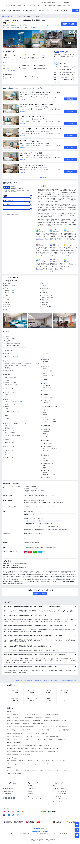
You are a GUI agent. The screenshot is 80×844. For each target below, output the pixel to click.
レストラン (44, 292)
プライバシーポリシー (33, 796)
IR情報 (55, 786)
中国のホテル (28, 680)
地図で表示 (57, 82)
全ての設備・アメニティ (9, 70)
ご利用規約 (30, 793)
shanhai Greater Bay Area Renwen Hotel (35, 730)
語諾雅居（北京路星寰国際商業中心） (16, 733)
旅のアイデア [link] (61, 6)
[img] (17, 39)
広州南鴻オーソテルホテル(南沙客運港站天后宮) (58, 730)
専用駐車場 (7, 288)
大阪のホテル (27, 770)
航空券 (13, 6)
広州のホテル (46, 680)
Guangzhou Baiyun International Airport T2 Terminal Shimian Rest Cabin (48, 720)
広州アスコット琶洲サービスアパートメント (18, 739)
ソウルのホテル (11, 770)
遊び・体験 (37, 6)
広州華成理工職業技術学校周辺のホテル (28, 745)
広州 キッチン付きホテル (13, 764)
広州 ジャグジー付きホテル (43, 760)
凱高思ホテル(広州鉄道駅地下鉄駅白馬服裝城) (18, 720)
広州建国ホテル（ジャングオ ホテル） (53, 717)
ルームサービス (9, 457)
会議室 (43, 299)
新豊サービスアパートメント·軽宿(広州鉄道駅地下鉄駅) (45, 736)
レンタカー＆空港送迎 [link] (48, 6)
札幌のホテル (42, 770)
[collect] (77, 824)
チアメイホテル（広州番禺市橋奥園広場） (37, 733)
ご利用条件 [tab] (41, 88)
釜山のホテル (67, 770)
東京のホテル (19, 770)
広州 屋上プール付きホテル (58, 760)
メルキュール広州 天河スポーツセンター (29, 714)
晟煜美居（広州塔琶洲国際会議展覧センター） (18, 736)
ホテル (22, 680)
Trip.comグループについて (34, 798)
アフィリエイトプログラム (59, 791)
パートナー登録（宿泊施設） (60, 793)
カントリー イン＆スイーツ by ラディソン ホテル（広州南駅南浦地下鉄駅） (49, 739)
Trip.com (17, 680)
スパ (6, 283)
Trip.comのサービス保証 (8, 788)
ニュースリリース (32, 788)
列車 (30, 6)
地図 (69, 6)
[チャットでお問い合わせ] (77, 835)
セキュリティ (56, 801)
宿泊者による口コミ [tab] (13, 88)
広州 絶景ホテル (32, 760)
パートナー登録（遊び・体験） (61, 798)
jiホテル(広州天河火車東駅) (14, 723)
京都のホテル (59, 770)
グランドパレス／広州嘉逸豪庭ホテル (50, 714)
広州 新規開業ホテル (12, 760)
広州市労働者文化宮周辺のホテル (51, 748)
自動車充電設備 (9, 370)
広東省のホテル (37, 680)
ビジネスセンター (9, 302)
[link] (48, 2)
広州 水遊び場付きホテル (27, 764)
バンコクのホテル (11, 773)
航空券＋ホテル (22, 6)
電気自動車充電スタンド (48, 288)
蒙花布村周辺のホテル (12, 751)
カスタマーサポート (7, 786)
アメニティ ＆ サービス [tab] (28, 88)
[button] (57, 2)
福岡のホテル (35, 770)
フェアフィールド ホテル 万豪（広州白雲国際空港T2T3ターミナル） (24, 726)
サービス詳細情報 (6, 793)
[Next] (76, 320)
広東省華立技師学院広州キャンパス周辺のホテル (19, 754)
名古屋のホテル (51, 770)
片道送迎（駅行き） (10, 384)
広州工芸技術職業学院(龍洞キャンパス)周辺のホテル (32, 751)
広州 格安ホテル (22, 760)
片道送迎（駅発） (46, 297)
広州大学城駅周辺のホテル (53, 751)
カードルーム (8, 292)
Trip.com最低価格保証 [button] (54, 25)
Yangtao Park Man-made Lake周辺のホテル (17, 748)
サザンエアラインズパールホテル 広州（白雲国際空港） (56, 726)
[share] (77, 830)
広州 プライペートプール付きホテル (43, 764)
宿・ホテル (5, 6)
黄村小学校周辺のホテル (35, 748)
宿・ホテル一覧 (57, 796)
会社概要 (30, 786)
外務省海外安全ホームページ (9, 791)
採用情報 (30, 791)
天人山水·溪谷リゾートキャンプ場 (15, 730)
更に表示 (5, 78)
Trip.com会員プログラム (59, 788)
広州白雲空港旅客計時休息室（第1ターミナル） (33, 723)
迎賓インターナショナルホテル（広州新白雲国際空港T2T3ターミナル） (24, 717)
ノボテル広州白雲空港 (12, 714)
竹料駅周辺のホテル (44, 745)
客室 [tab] (4, 88)
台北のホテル (20, 773)
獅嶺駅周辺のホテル (12, 745)
